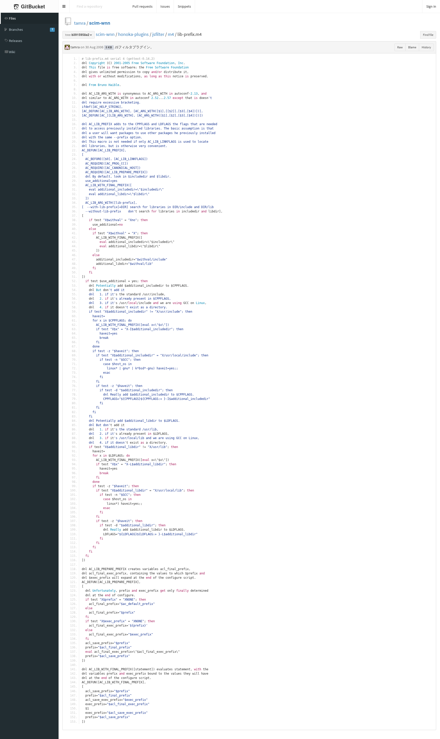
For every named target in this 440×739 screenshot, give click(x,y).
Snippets (184, 6)
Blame (412, 47)
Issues (165, 6)
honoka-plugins (133, 34)
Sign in (431, 6)
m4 (171, 34)
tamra (80, 23)
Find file (428, 35)
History (426, 47)
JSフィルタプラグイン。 (134, 47)
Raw (400, 47)
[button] (64, 6)
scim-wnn (99, 23)
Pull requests (142, 6)
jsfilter (158, 34)
